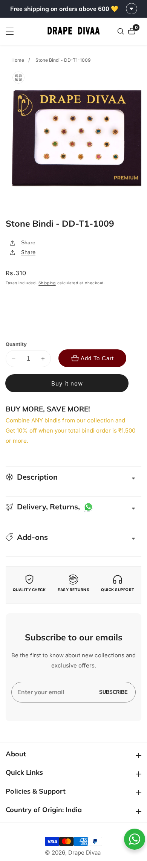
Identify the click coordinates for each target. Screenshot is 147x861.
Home (17, 60)
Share (28, 242)
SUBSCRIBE (113, 692)
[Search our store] (121, 31)
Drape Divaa (84, 852)
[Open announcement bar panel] (131, 8)
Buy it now (67, 383)
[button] (73, 537)
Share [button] (28, 252)
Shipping (47, 282)
